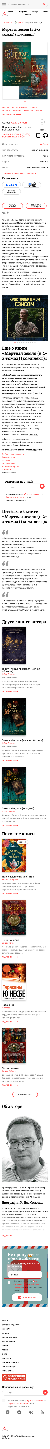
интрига (6, 111)
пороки (39, 111)
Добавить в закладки (36, 206)
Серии (5, 1346)
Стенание (6, 469)
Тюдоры (33, 107)
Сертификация (9, 1367)
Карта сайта (8, 1371)
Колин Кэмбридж (10, 879)
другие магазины (11, 192)
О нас (4, 1354)
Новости (6, 1329)
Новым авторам (9, 1337)
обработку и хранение (15, 497)
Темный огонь (8, 457)
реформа (17, 111)
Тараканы (8, 1005)
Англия (5, 107)
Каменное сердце (10, 466)
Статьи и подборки (11, 1325)
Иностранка (22, 12)
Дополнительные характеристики (19, 173)
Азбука (10, 12)
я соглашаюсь (33, 494)
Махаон (45, 12)
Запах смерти (10, 1068)
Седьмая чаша (8, 463)
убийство (28, 111)
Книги (28, 14)
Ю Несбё (6, 1008)
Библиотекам (8, 1342)
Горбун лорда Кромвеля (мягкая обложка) (21, 670)
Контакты (6, 1358)
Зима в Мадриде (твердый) (18, 808)
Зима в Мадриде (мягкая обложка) (22, 740)
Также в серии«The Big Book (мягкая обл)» (16, 135)
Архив (5, 1350)
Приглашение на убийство (18, 876)
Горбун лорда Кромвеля (13, 454)
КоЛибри (34, 12)
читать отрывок (13, 206)
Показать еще (8, 114)
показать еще (25, 1094)
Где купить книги (10, 1362)
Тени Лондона (10, 940)
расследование (19, 107)
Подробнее (7, 692)
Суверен (6, 460)
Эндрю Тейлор (9, 943)
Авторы (5, 1333)
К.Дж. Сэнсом (19, 122)
